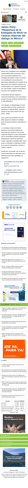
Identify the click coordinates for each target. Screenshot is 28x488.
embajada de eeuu (18, 42)
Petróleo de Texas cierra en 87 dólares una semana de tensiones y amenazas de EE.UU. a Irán (14, 377)
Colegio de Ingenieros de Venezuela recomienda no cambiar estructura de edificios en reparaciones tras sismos (14, 273)
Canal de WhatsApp (17, 197)
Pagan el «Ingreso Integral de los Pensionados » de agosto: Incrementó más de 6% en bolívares (14, 309)
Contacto (22, 9)
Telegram (4, 199)
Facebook (19, 199)
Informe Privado (7, 9)
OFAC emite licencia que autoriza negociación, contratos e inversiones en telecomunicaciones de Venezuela (14, 383)
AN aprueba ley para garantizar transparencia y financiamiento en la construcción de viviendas (14, 248)
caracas (10, 42)
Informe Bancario (5, 438)
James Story (5, 45)
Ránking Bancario (5, 435)
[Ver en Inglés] (25, 1)
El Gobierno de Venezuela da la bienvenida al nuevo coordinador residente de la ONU (14, 279)
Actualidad (4, 42)
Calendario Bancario (6, 445)
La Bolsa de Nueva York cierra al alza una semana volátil (13, 365)
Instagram (9, 199)
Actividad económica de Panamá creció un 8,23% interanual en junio (13, 396)
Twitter (14, 199)
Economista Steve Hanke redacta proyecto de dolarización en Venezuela (14, 322)
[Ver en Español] (26, 1)
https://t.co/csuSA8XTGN (11, 166)
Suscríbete (16, 9)
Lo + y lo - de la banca (6, 442)
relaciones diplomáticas (15, 45)
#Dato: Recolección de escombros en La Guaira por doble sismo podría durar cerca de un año (14, 261)
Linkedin (5, 472)
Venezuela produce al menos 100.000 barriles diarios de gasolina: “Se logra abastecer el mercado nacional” (14, 316)
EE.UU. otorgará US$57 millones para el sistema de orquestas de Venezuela (12, 267)
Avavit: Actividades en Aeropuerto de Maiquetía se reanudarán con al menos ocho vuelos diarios (14, 254)
